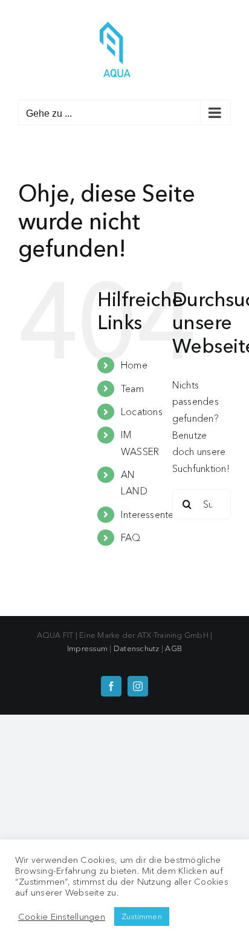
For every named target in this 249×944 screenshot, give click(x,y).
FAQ (131, 537)
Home (134, 365)
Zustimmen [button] (141, 916)
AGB (173, 648)
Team (132, 388)
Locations (142, 411)
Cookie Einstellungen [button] (61, 916)
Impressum (87, 648)
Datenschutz (137, 648)
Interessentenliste (158, 514)
